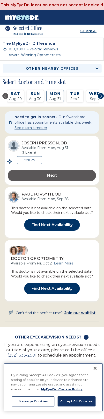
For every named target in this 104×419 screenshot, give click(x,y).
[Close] (95, 368)
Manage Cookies (33, 401)
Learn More (64, 263)
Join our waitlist (80, 313)
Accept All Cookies (76, 401)
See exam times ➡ (31, 128)
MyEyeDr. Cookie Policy (61, 389)
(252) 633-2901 (22, 355)
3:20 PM (29, 160)
